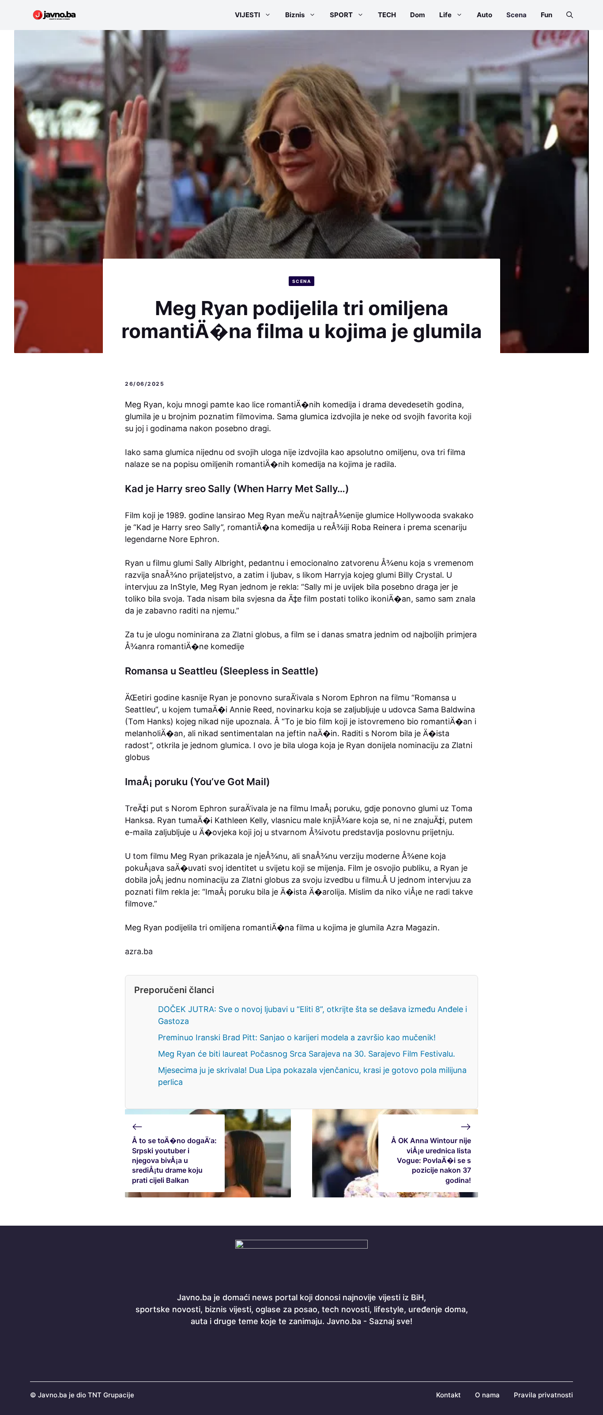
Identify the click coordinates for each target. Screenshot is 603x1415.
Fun (546, 15)
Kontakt (448, 1395)
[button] (566, 15)
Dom (417, 15)
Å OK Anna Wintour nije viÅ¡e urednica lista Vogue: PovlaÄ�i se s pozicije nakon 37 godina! (431, 1160)
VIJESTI (247, 15)
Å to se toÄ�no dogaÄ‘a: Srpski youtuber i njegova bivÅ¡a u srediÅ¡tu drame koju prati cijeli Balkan (174, 1160)
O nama (487, 1395)
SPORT (341, 15)
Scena (516, 15)
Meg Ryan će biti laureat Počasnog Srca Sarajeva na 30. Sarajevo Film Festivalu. (306, 1053)
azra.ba (139, 951)
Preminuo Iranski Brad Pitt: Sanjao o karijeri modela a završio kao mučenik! (297, 1037)
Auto (484, 15)
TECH (387, 15)
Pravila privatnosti (543, 1395)
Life (445, 15)
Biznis (295, 15)
